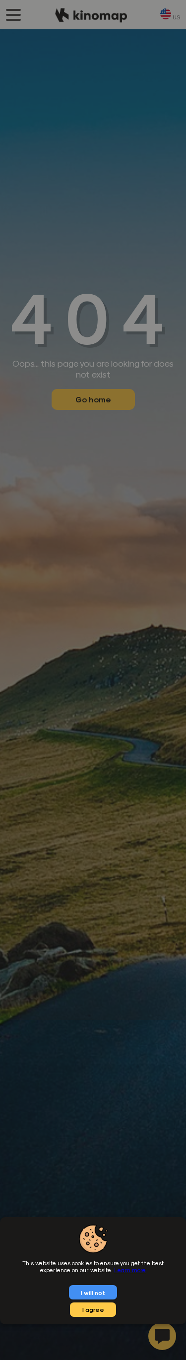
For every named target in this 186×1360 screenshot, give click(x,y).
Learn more (130, 1269)
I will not (93, 1292)
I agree (93, 1309)
